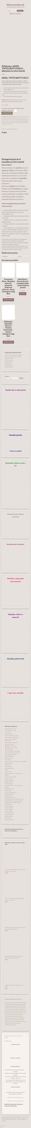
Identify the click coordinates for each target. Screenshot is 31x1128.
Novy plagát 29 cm (9, 756)
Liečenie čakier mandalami (11, 119)
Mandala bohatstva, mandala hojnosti (14, 799)
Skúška (23, 1006)
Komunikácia (8, 759)
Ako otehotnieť (14, 1013)
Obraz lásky (11, 1019)
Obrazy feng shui (15, 1009)
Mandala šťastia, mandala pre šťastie (14, 801)
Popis (4, 129)
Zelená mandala (8, 816)
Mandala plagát (8, 782)
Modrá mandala (15, 121)
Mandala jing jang (9, 1006)
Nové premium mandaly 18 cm (12, 737)
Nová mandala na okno (10, 730)
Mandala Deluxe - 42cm (10, 728)
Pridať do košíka (7, 113)
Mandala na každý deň (15, 122)
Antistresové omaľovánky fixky (12, 753)
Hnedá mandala (8, 809)
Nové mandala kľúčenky (7, 118)
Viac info (22, 293)
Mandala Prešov (11, 1011)
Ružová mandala (9, 814)
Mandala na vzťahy (25, 116)
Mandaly (13, 1025)
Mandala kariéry (9, 749)
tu (21, 1094)
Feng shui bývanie (18, 1002)
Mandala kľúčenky (21, 119)
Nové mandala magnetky (11, 739)
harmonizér (18, 116)
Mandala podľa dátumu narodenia (13, 356)
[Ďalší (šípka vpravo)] (2, 1127)
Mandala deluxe (8, 367)
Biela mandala (20, 118)
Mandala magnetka (9, 780)
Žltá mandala (22, 121)
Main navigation (16, 13)
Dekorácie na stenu (21, 1021)
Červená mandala (9, 806)
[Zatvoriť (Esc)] (0, 1125)
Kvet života (13, 1004)
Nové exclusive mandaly (10, 777)
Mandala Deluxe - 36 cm (10, 746)
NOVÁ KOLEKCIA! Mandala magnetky (13, 355)
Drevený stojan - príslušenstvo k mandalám (15, 761)
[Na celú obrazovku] (3, 1125)
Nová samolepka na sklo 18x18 (12, 751)
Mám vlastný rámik (9, 789)
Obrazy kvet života (9, 1023)
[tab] (4, 129)
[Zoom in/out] (4, 1125)
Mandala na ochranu (10, 797)
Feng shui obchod (9, 1002)
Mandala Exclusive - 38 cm (11, 747)
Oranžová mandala (9, 813)
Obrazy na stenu (9, 362)
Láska (20, 1013)
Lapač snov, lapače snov (11, 792)
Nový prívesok (8, 771)
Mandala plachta (9, 358)
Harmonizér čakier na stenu (11, 735)
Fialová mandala (9, 807)
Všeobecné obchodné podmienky (15, 1097)
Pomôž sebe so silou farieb (15, 390)
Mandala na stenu (9, 360)
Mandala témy (8, 1041)
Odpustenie (14, 118)
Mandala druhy (19, 1011)
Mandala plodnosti (9, 819)
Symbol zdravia (17, 1006)
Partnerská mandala (8, 124)
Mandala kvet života (13, 1016)
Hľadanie (7, 376)
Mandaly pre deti (15, 1018)
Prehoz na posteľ (9, 763)
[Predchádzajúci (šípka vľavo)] (0, 1127)
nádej (6, 770)
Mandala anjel (8, 790)
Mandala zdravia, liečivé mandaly (13, 802)
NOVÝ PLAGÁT (8, 740)
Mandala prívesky (9, 758)
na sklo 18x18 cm (9, 734)
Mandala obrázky (18, 1007)
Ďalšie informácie (13, 129)
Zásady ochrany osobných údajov (15, 1101)
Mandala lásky (8, 363)
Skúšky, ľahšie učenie (10, 794)
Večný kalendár (8, 766)
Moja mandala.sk (15, 5)
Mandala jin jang (21, 1004)
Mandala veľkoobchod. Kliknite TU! (13, 999)
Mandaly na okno (9, 783)
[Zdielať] (2, 1125)
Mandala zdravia (9, 365)
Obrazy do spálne (11, 1021)
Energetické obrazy (6, 122)
